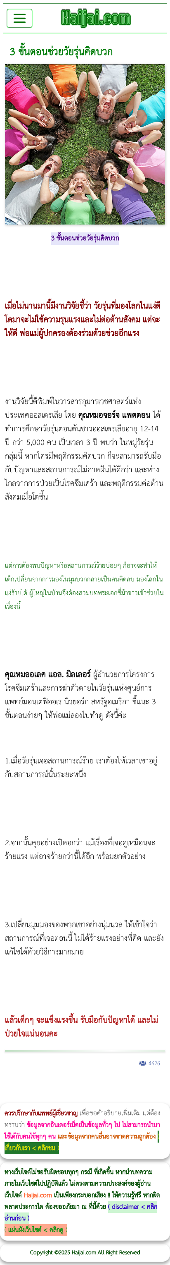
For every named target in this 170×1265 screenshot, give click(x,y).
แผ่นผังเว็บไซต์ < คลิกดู (36, 1230)
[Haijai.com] (96, 18)
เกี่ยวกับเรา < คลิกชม (30, 1148)
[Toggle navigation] (20, 18)
